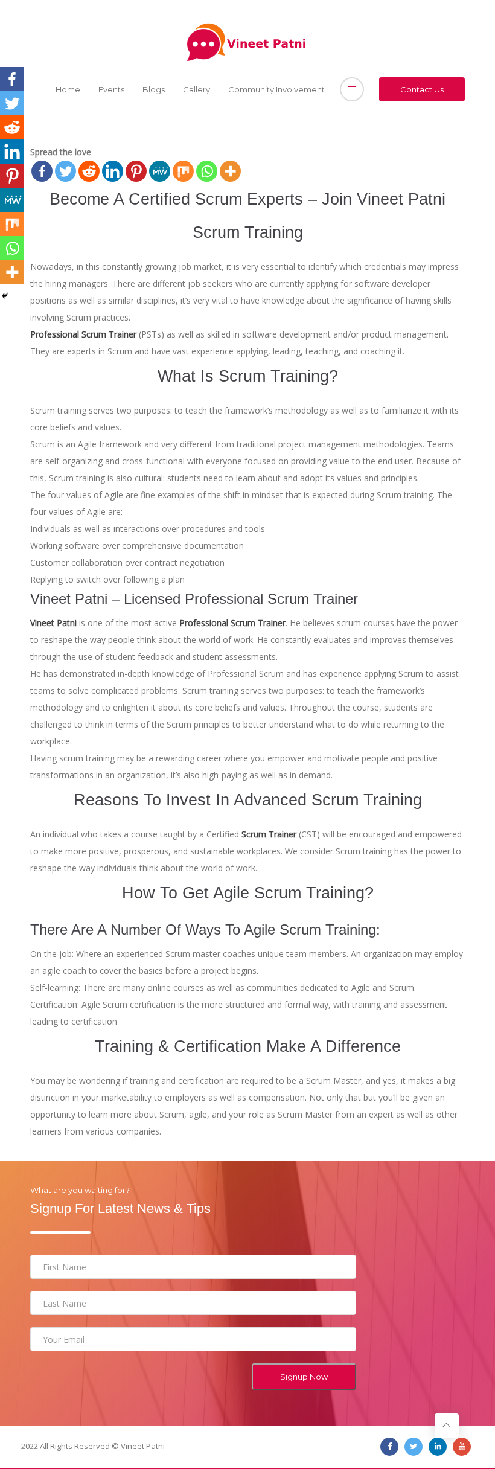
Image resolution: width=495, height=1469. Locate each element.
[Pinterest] (136, 171)
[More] (230, 171)
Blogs (153, 89)
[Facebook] (42, 171)
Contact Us (422, 89)
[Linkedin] (112, 171)
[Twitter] (65, 171)
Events (111, 89)
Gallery (196, 89)
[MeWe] (159, 171)
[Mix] (183, 171)
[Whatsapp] (206, 171)
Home (68, 89)
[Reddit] (89, 171)
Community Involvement (276, 89)
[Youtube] (462, 1447)
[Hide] (5, 296)
